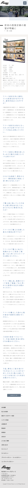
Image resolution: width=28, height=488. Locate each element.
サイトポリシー (5, 453)
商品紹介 (3, 428)
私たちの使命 (4, 411)
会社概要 (3, 407)
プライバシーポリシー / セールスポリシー (11, 457)
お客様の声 (4, 424)
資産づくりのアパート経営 (7, 415)
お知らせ (3, 436)
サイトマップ (4, 449)
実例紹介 (3, 432)
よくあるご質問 (5, 440)
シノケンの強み (5, 420)
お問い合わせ (4, 444)
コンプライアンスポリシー (7, 461)
